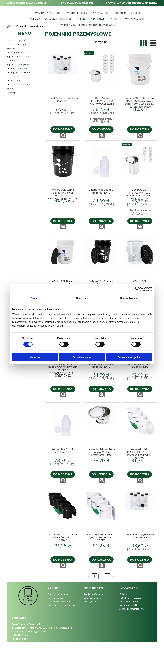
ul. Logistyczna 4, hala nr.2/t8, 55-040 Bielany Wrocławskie (42, 627)
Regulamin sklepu (129, 601)
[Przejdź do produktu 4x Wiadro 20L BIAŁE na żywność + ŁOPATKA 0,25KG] (101, 511)
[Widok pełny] (153, 43)
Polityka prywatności (130, 597)
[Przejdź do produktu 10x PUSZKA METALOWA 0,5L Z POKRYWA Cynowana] (101, 74)
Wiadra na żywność (17, 40)
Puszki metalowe (19, 68)
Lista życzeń (90, 601)
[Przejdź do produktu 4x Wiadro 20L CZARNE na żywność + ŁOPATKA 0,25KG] (63, 511)
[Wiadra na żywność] (28, 597)
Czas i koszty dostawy (59, 601)
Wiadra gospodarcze (21, 84)
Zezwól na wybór (82, 357)
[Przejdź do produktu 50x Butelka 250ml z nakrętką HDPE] (63, 425)
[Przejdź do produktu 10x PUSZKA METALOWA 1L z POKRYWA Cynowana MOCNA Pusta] (140, 166)
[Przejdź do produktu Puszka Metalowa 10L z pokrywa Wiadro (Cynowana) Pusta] (101, 425)
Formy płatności (56, 597)
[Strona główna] (9, 26)
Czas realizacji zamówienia (61, 605)
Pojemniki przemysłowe (18, 64)
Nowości (11, 88)
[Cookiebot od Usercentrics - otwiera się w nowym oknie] (138, 289)
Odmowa (35, 357)
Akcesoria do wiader (17, 52)
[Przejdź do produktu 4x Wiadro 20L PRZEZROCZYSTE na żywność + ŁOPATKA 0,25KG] (140, 425)
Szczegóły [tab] (82, 298)
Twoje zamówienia (93, 594)
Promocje (11, 92)
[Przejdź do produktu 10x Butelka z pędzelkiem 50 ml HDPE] (63, 74)
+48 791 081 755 (20, 635)
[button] (63, 135)
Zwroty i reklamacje (58, 594)
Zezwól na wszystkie (128, 357)
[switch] (64, 344)
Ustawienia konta (93, 597)
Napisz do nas (19, 638)
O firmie (124, 594)
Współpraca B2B (128, 605)
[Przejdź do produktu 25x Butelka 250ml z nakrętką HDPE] (101, 166)
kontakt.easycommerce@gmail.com (29, 631)
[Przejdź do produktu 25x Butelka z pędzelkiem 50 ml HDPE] (140, 511)
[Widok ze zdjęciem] (143, 43)
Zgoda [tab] (34, 298)
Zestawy (15, 80)
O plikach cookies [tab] (130, 298)
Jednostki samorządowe (132, 608)
